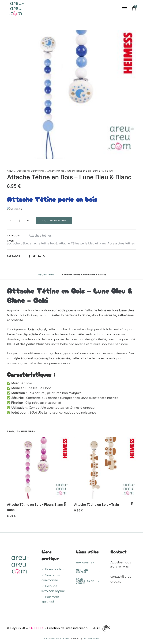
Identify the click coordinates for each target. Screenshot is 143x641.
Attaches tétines (55, 171)
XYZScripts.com (92, 638)
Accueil (11, 171)
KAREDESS (36, 628)
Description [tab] (45, 274)
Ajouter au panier (54, 220)
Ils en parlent (55, 569)
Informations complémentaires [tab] (84, 274)
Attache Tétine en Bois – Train (96, 504)
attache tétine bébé (43, 243)
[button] (64, 503)
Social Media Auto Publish (56, 638)
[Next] (136, 478)
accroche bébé (17, 243)
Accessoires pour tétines (30, 171)
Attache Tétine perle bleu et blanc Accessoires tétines (97, 243)
